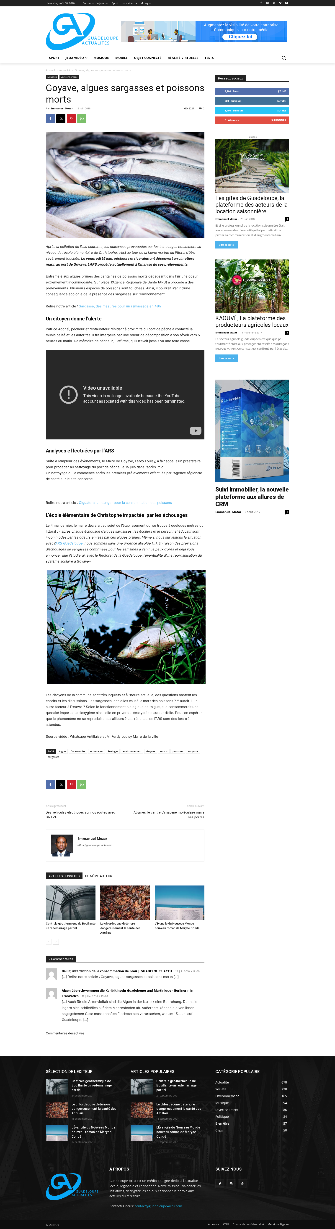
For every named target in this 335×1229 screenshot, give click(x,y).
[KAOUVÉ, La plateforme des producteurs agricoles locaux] (252, 286)
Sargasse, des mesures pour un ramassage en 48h (120, 306)
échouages (96, 751)
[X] (274, 3)
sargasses (53, 757)
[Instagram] (267, 3)
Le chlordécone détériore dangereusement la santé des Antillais (120, 928)
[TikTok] (242, 1183)
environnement (132, 751)
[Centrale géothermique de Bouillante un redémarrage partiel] (70, 902)
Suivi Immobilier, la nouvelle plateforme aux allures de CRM (252, 496)
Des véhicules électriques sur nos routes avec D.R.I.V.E (80, 814)
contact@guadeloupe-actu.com (158, 1206)
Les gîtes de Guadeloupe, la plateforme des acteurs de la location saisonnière (251, 205)
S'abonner (278, 120)
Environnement (69, 76)
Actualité (64, 70)
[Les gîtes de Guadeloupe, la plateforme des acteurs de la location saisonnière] (252, 166)
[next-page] (56, 942)
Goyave (150, 751)
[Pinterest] (71, 118)
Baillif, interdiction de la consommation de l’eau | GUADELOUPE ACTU (117, 971)
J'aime (282, 91)
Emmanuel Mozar (62, 108)
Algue (62, 751)
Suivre (281, 101)
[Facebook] (261, 3)
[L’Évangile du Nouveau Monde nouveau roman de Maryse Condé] (179, 902)
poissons (178, 751)
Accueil (50, 70)
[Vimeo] (280, 3)
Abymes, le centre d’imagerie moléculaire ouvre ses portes (169, 814)
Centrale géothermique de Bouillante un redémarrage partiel (92, 1085)
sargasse (193, 751)
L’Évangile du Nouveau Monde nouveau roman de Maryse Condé (93, 1132)
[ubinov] (204, 31)
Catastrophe (78, 751)
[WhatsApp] (81, 118)
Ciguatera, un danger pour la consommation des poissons (125, 502)
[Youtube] (286, 3)
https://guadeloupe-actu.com (94, 845)
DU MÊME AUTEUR (98, 876)
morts (164, 751)
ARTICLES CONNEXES (64, 876)
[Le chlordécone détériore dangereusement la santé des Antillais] (125, 902)
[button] (283, 57)
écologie (113, 751)
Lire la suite (226, 244)
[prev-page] (49, 942)
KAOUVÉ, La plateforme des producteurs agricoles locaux (252, 321)
